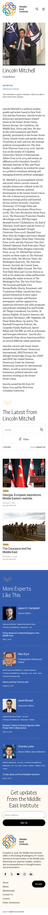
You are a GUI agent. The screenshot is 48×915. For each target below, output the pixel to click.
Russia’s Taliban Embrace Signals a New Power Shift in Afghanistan (21, 726)
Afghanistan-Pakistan (11, 89)
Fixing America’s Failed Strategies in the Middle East (21, 634)
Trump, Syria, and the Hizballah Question (21, 774)
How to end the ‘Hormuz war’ (16, 682)
